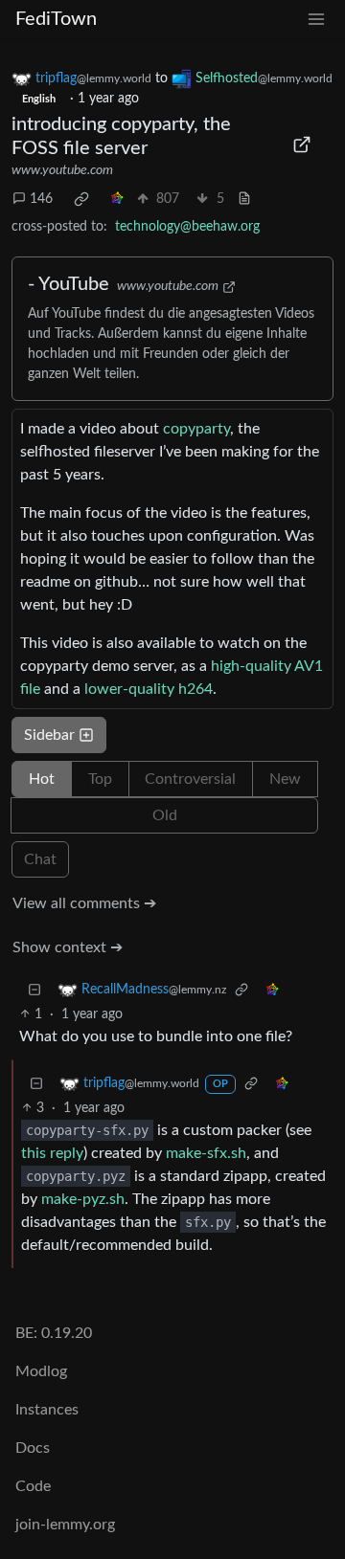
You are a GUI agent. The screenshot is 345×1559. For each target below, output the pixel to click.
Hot (42, 779)
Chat (40, 859)
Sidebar (49, 735)
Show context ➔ (67, 947)
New (285, 779)
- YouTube (68, 284)
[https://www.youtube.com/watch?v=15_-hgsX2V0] (302, 144)
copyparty (196, 428)
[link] (81, 199)
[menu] (316, 19)
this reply (52, 1153)
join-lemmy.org (65, 1524)
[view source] (244, 200)
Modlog (41, 1371)
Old (164, 815)
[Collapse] (34, 990)
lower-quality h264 (148, 689)
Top (100, 779)
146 (41, 199)
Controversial (190, 779)
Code (33, 1486)
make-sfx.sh (206, 1153)
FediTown (56, 19)
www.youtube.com (62, 170)
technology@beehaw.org (187, 227)
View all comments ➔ (84, 903)
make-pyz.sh (83, 1199)
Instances (47, 1409)
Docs (32, 1448)
